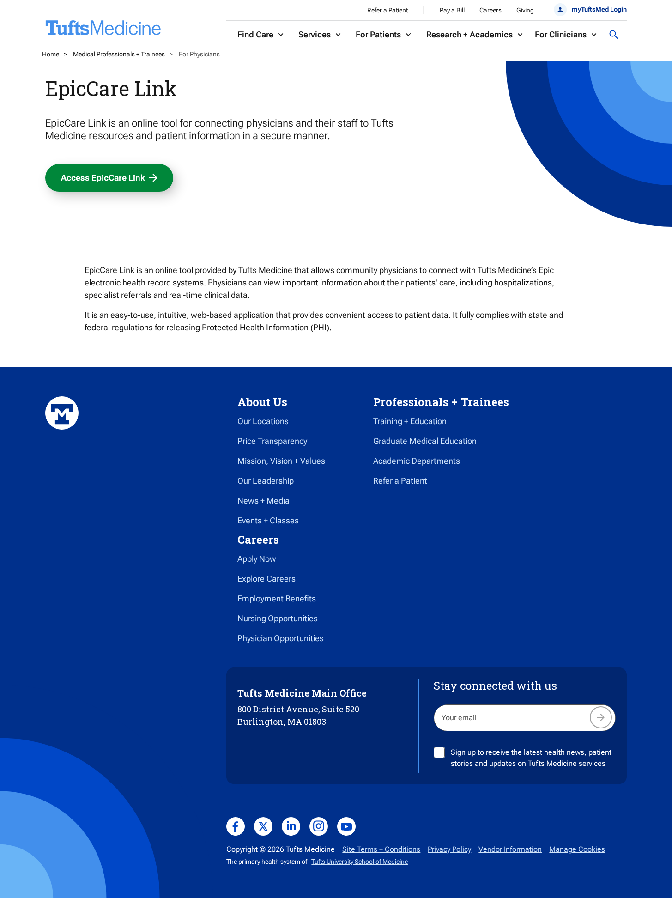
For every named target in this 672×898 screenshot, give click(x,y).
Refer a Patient (387, 10)
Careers (490, 10)
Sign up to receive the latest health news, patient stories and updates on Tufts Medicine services (531, 758)
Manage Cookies (577, 849)
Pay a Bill (452, 10)
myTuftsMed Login (599, 9)
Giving (525, 10)
